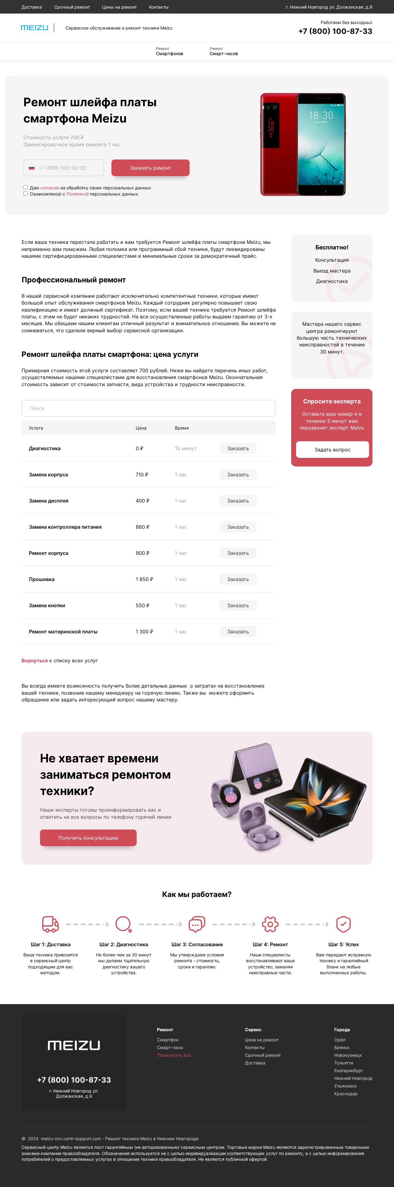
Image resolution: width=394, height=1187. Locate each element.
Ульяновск (345, 1085)
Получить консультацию (88, 838)
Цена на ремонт (262, 1039)
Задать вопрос (333, 449)
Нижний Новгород (353, 1078)
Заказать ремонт (150, 168)
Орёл (339, 1039)
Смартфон (168, 1039)
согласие (49, 187)
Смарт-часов (224, 51)
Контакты (159, 7)
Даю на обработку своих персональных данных (90, 187)
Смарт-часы (170, 1047)
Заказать (238, 448)
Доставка (32, 7)
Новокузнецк (348, 1055)
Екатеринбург (348, 1070)
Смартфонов (169, 51)
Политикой (77, 193)
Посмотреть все (174, 1055)
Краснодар (346, 1093)
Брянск (342, 1047)
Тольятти (343, 1062)
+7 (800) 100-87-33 (335, 31)
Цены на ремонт (119, 7)
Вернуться (35, 660)
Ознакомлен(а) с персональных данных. (84, 193)
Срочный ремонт (72, 7)
